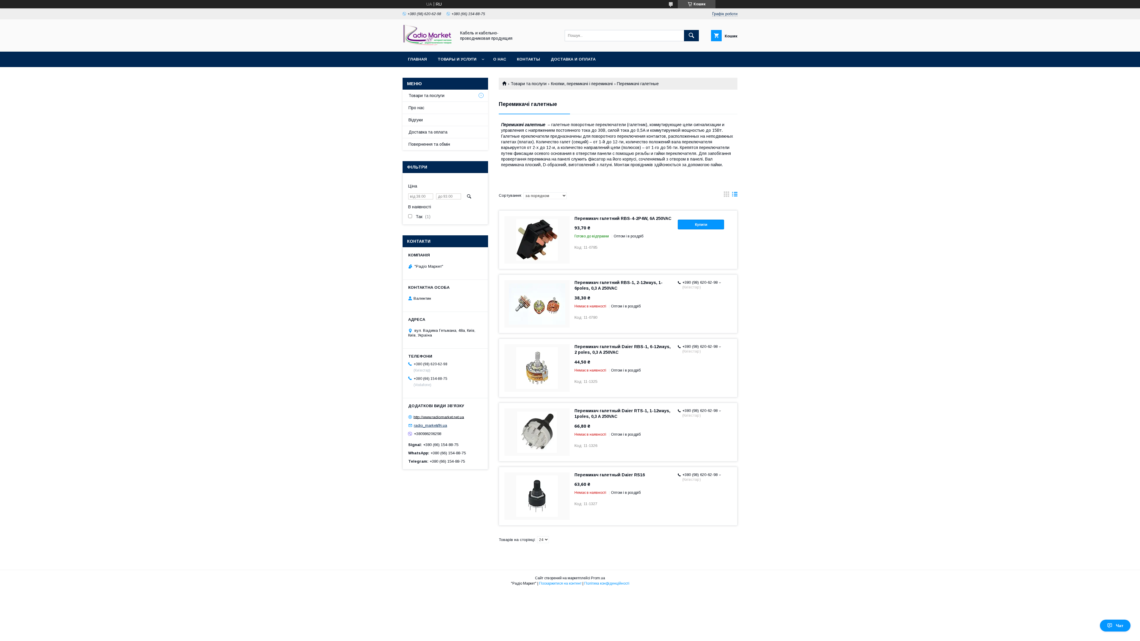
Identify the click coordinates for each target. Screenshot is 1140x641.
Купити (701, 225)
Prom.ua (598, 578)
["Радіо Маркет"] (428, 44)
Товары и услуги (457, 59)
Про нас (416, 107)
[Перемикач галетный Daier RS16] (537, 496)
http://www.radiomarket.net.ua (439, 417)
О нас (499, 59)
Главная (417, 59)
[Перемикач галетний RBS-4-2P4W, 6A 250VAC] (537, 240)
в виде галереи (726, 195)
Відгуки (415, 120)
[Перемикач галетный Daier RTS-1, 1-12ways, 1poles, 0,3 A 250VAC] (537, 432)
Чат (1119, 625)
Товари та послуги (529, 83)
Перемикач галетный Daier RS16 (609, 474)
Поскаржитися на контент (560, 583)
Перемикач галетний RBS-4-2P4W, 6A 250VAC (623, 218)
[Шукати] (691, 35)
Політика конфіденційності (606, 583)
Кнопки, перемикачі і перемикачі (582, 83)
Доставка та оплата (427, 132)
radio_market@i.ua (430, 425)
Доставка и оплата (573, 59)
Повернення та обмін (429, 144)
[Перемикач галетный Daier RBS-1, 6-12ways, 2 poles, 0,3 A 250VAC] (537, 368)
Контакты (528, 59)
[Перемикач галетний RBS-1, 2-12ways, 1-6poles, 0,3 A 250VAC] (537, 304)
